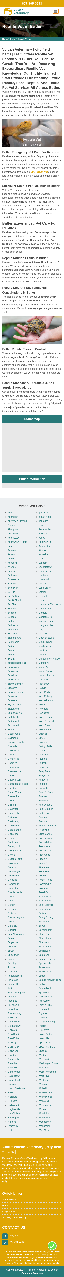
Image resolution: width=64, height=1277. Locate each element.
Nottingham (45, 729)
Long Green (45, 587)
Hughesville (14, 1109)
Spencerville (45, 963)
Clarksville (13, 825)
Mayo (41, 629)
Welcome (44, 1067)
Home (5, 39)
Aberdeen (13, 517)
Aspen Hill (13, 562)
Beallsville (13, 587)
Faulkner (12, 971)
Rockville (43, 875)
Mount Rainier (46, 671)
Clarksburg (13, 821)
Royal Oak (44, 892)
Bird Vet (6, 1205)
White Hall (44, 1088)
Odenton (43, 734)
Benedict (12, 613)
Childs (11, 800)
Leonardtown (45, 567)
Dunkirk (12, 930)
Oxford (42, 750)
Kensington (45, 546)
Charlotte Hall (15, 771)
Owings (43, 742)
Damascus (13, 884)
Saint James (45, 900)
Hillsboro (12, 1101)
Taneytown (44, 1001)
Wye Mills (44, 1130)
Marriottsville (45, 617)
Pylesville (44, 829)
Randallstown (46, 842)
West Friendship (47, 1071)
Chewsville (13, 796)
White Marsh (45, 1092)
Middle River (45, 642)
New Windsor (46, 700)
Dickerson (13, 913)
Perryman (44, 775)
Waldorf (43, 1055)
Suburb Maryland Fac (50, 980)
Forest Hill (13, 984)
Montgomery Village (49, 658)
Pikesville (44, 788)
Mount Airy (44, 667)
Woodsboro (45, 1122)
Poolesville (44, 800)
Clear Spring (14, 829)
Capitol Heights (16, 742)
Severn (42, 925)
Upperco (43, 1051)
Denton (11, 905)
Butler (13, 39)
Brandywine (14, 667)
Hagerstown (14, 1076)
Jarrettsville (45, 529)
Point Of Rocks (46, 792)
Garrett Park (14, 1021)
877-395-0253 (32, 3)
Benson (12, 617)
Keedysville (45, 542)
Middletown (45, 646)
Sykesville (44, 992)
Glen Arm (12, 1030)
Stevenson (44, 967)
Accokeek (13, 533)
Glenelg (12, 1042)
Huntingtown (14, 1117)
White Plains (45, 1097)
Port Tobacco (45, 813)
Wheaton (43, 1084)
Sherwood (44, 942)
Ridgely (43, 859)
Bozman (12, 658)
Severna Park (46, 930)
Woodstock (44, 1126)
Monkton (43, 650)
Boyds (11, 654)
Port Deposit (45, 804)
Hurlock (12, 1122)
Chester (12, 788)
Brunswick (13, 700)
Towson (43, 1017)
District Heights (16, 917)
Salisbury (44, 913)
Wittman (43, 1109)
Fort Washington (16, 992)
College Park (14, 850)
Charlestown (14, 767)
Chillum (12, 804)
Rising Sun (44, 863)
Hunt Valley (14, 1113)
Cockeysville (14, 846)
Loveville (43, 596)
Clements (13, 834)
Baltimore (13, 575)
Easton (11, 938)
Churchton (13, 809)
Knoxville (43, 554)
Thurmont (44, 1009)
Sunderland (45, 988)
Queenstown (45, 838)
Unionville (44, 1038)
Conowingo (14, 871)
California (13, 738)
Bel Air (11, 592)
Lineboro (43, 575)
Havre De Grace (16, 1088)
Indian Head (45, 517)
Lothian (42, 592)
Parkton (43, 759)
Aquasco (12, 554)
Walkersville (45, 1059)
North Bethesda (47, 721)
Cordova (12, 880)
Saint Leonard (46, 905)
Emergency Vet (39, 172)
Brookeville (13, 679)
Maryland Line (46, 621)
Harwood (12, 1084)
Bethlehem (13, 629)
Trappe (42, 1026)
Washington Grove (48, 1063)
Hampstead (14, 1080)
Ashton (11, 558)
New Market (45, 692)
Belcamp (12, 608)
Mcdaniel (43, 633)
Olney (42, 738)
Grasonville (14, 1059)
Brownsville (14, 696)
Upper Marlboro (47, 1046)
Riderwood (44, 855)
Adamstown (14, 537)
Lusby (42, 600)
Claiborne (13, 817)
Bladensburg (14, 638)
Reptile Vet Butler (26, 39)
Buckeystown (15, 713)
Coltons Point (15, 859)
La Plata (43, 558)
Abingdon (13, 529)
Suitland (43, 984)
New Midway (45, 696)
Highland (12, 1097)
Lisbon (42, 583)
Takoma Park (45, 996)
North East (44, 725)
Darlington (13, 888)
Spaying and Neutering (14, 1217)
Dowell (11, 921)
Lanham (43, 562)
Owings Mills (45, 746)
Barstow (12, 583)
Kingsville (44, 550)
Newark (43, 704)
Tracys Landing (47, 1021)
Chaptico (12, 763)
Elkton (11, 950)
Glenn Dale (14, 1046)
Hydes (11, 1130)
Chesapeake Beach (18, 784)
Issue (41, 525)
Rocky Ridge (45, 880)
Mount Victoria (46, 675)
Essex (11, 959)
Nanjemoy (44, 683)
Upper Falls (45, 1042)
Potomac (43, 817)
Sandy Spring (46, 917)
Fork (10, 988)
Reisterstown (45, 846)
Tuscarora (44, 1030)
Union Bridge (46, 1034)
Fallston (12, 967)
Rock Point (44, 871)
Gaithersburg (14, 1013)
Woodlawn (44, 1117)
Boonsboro (13, 642)
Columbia (13, 863)
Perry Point (44, 771)
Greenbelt (13, 1063)
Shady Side (45, 934)
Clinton (11, 838)
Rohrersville (45, 884)
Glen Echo (13, 1038)
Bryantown (13, 708)
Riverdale (44, 867)
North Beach (45, 717)
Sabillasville (45, 896)
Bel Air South (14, 600)
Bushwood (13, 725)
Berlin (11, 621)
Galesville (13, 1017)
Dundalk (12, 925)
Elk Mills (12, 946)
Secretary (44, 921)
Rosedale (44, 888)
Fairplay (12, 963)
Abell (10, 512)
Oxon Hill (43, 754)
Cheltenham (14, 779)
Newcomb (44, 713)
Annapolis (13, 550)
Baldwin (12, 571)
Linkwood (44, 579)
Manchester (45, 608)
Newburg (43, 708)
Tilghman (43, 1013)
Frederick (13, 996)
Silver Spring (45, 946)
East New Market (17, 934)
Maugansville (46, 625)
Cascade (12, 746)
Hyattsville (13, 1126)
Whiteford (44, 1101)
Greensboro (14, 1067)
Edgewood (13, 942)
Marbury (43, 613)
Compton (12, 867)
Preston (43, 821)
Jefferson (43, 533)
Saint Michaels (46, 909)
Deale (11, 900)
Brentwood (13, 671)
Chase (11, 775)
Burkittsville (14, 717)
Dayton (11, 896)
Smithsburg (45, 950)
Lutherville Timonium (50, 604)
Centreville (13, 759)
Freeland (12, 1001)
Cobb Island (14, 842)
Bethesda (13, 625)
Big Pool (12, 633)
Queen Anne (45, 834)
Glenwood (13, 1051)
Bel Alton (12, 604)
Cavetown (13, 754)
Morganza (44, 663)
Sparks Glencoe (47, 959)
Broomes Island (16, 692)
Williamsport (45, 1105)
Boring (11, 646)
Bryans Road (14, 704)
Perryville (44, 779)
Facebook (37, 1273)
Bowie (11, 650)
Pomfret (43, 796)
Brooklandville (15, 683)
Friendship (13, 1005)
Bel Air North (14, 596)
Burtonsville (14, 721)
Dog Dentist (8, 1211)
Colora (11, 855)
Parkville (43, 763)
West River (44, 1076)
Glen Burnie (14, 1034)
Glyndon (12, 1055)
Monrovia (43, 654)
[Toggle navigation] (56, 11)
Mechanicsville (46, 638)
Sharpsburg (45, 938)
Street (42, 976)
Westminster (45, 1080)
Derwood (12, 909)
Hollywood (13, 1105)
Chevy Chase (15, 792)
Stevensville (45, 971)
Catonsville (13, 750)
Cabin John (14, 734)
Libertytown (45, 571)
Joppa (42, 537)
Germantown (14, 1026)
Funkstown (13, 1009)
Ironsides (43, 521)
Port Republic (46, 809)
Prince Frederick (47, 825)
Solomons (44, 955)
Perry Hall (44, 767)
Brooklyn (12, 688)
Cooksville (13, 875)
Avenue (12, 567)
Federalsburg (15, 976)
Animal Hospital (10, 1199)
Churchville (14, 813)
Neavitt (42, 688)
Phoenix (43, 784)
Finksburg (13, 980)
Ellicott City (13, 955)
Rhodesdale (45, 850)
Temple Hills (45, 1005)
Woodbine (44, 1113)
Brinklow (12, 675)
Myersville (44, 679)
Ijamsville (44, 512)
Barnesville (13, 579)
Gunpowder (14, 1071)
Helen (11, 1092)
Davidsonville (15, 892)
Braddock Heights (17, 663)
